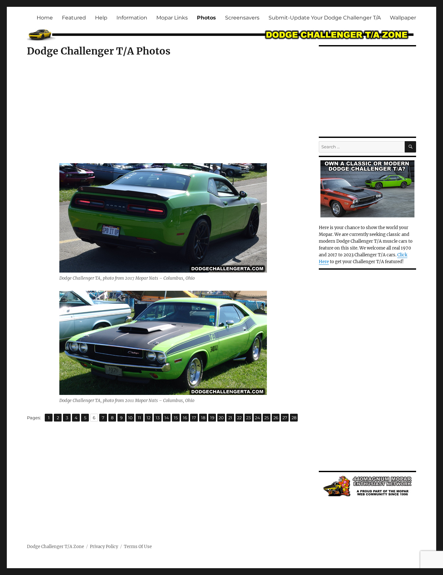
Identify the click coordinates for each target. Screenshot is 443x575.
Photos (206, 18)
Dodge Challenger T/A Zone (55, 546)
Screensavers (242, 18)
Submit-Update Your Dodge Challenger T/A (325, 18)
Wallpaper (403, 18)
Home (45, 18)
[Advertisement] (164, 115)
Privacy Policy (104, 546)
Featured (74, 18)
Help (101, 18)
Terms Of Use (138, 546)
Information (131, 18)
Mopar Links (172, 18)
